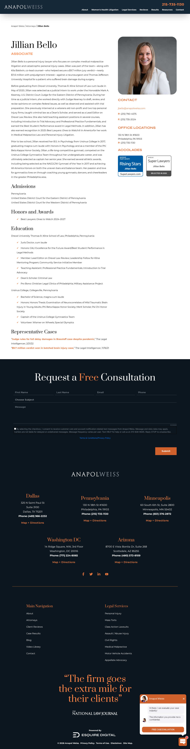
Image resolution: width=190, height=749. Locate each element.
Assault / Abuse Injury (117, 633)
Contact (180, 9)
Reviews (144, 9)
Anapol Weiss (17, 26)
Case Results (33, 633)
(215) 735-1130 (126, 142)
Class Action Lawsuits (117, 626)
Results (155, 9)
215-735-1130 (173, 4)
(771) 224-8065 (68, 555)
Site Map (127, 743)
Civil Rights (111, 640)
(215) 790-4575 (127, 114)
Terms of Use (102, 743)
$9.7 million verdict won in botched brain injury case (42, 348)
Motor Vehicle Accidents (118, 653)
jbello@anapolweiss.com (131, 108)
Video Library (33, 646)
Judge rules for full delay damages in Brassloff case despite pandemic (53, 339)
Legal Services (129, 9)
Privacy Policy (87, 743)
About (85, 9)
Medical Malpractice (116, 646)
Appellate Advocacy (116, 660)
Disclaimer (116, 743)
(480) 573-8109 (131, 555)
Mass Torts (110, 620)
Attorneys (31, 26)
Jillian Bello (43, 26)
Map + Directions (32, 522)
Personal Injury (113, 613)
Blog (28, 640)
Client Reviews (34, 626)
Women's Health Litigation (105, 9)
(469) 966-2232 (37, 516)
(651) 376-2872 (162, 513)
